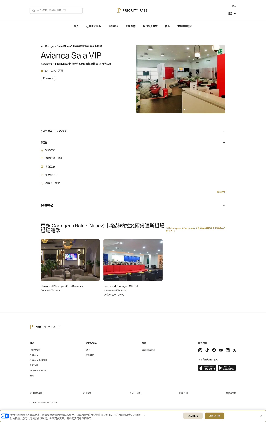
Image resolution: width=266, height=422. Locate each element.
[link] (207, 368)
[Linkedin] (228, 350)
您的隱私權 (193, 416)
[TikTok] (207, 350)
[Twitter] (234, 350)
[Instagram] (200, 350)
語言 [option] (230, 13)
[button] (175, 109)
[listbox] (232, 14)
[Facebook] (214, 350)
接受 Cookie (214, 416)
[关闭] (261, 415)
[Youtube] (221, 350)
